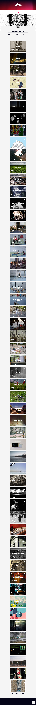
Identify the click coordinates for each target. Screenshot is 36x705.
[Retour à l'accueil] (18, 4)
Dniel (11, 435)
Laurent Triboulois (14, 496)
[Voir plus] (26, 34)
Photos (23, 34)
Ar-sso (12, 508)
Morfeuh (12, 327)
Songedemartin (13, 85)
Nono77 (12, 61)
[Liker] (24, 43)
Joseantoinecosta (13, 146)
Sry (11, 158)
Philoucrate (12, 170)
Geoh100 (12, 459)
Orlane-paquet (13, 423)
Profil (9, 34)
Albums (16, 34)
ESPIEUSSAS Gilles (14, 556)
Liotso (12, 689)
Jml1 (11, 411)
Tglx (11, 363)
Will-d (12, 544)
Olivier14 (12, 640)
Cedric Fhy (12, 49)
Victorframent (13, 206)
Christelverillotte (13, 532)
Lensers (18, 12)
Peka (11, 194)
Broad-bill (12, 387)
